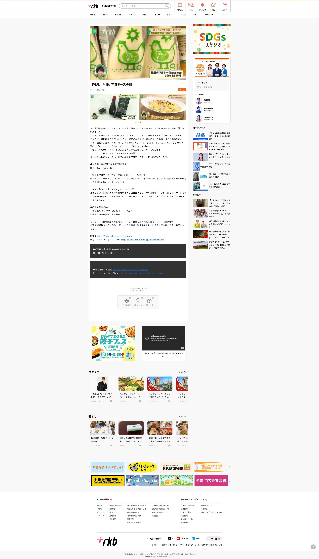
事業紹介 (112, 509)
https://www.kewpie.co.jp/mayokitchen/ (142, 239)
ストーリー (113, 512)
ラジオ (105, 14)
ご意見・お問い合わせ (160, 505)
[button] (89, 467)
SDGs (195, 14)
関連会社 (155, 515)
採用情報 (112, 515)
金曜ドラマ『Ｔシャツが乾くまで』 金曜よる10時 (163, 355)
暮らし (169, 14)
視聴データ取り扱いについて (172, 545)
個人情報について (208, 505)
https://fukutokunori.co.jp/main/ (114, 235)
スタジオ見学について (160, 512)
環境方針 (130, 519)
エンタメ (182, 14)
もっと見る (182, 372)
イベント (118, 14)
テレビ (93, 14)
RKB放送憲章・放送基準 (136, 505)
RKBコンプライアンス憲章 (211, 512)
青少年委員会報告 (134, 522)
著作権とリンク (191, 545)
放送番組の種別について (136, 509)
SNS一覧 (213, 538)
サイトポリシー (152, 545)
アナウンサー (209, 14)
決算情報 (184, 522)
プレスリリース (187, 519)
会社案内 (112, 519)
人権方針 (204, 509)
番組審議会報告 (133, 512)
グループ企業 (186, 512)
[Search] (167, 6)
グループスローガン (188, 505)
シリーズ (225, 14)
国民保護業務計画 (134, 515)
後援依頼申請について (160, 509)
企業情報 (184, 509)
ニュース (132, 14)
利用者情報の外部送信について (211, 545)
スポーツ (156, 14)
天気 (144, 14)
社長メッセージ (115, 505)
